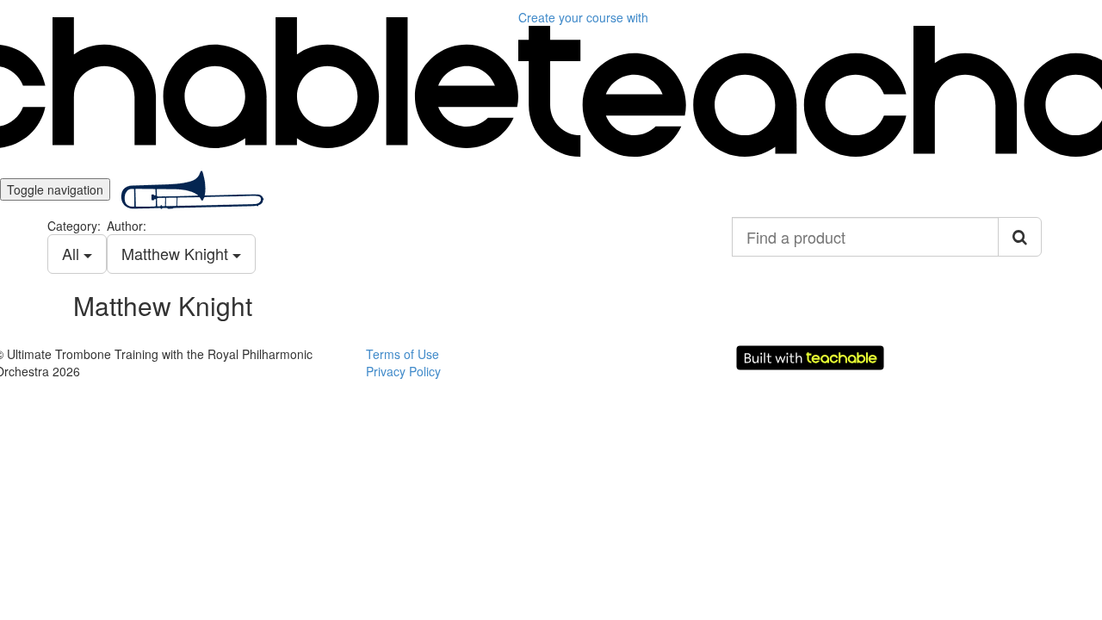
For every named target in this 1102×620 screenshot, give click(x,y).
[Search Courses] (1020, 237)
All (73, 253)
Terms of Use (402, 354)
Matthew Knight (176, 253)
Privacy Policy (403, 371)
